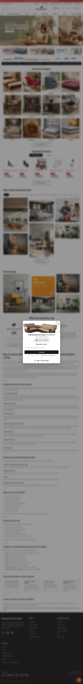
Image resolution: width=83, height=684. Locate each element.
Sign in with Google (43, 360)
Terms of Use (44, 355)
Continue (41, 352)
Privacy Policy (52, 355)
